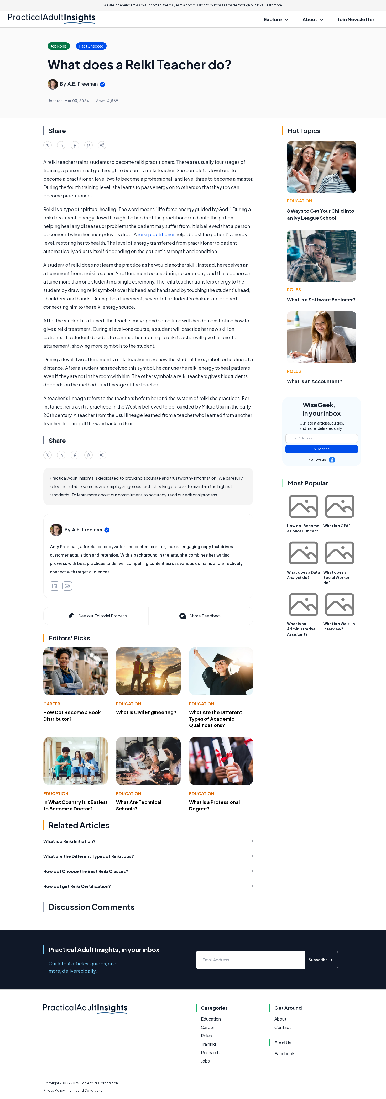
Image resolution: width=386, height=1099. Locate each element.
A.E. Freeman (82, 84)
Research (210, 1052)
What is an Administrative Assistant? (301, 628)
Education (128, 703)
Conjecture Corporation (99, 1083)
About (280, 1019)
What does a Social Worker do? (336, 577)
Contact (282, 1027)
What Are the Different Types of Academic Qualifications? (215, 718)
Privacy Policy (54, 1090)
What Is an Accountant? (314, 381)
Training (208, 1044)
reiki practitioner (156, 234)
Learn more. (274, 5)
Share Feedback (205, 616)
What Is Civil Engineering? (146, 712)
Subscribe (322, 449)
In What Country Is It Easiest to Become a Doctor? (75, 805)
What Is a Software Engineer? (321, 299)
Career (51, 703)
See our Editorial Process (102, 616)
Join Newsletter (356, 19)
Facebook (284, 1053)
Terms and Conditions (85, 1090)
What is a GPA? (337, 525)
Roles (294, 289)
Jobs (205, 1061)
